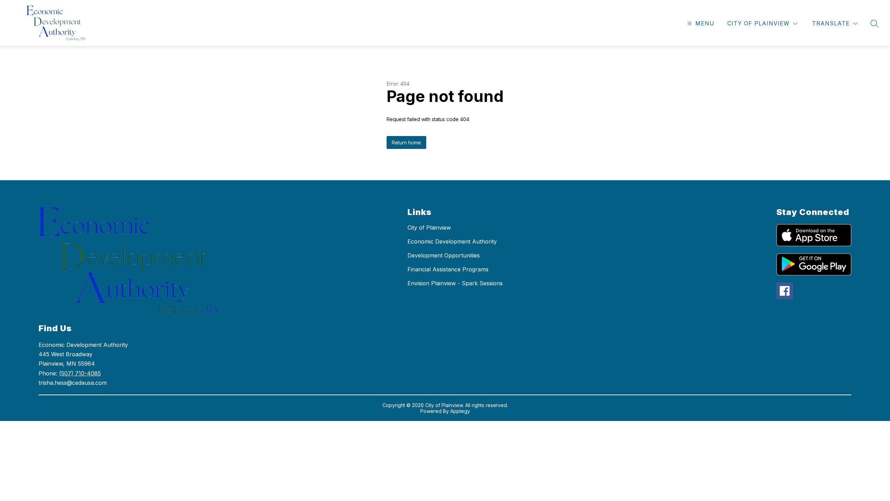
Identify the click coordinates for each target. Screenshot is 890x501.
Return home (406, 142)
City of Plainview (429, 227)
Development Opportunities (443, 255)
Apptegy (460, 411)
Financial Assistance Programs (447, 269)
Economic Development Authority (452, 241)
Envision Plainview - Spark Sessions (455, 283)
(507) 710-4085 (80, 373)
